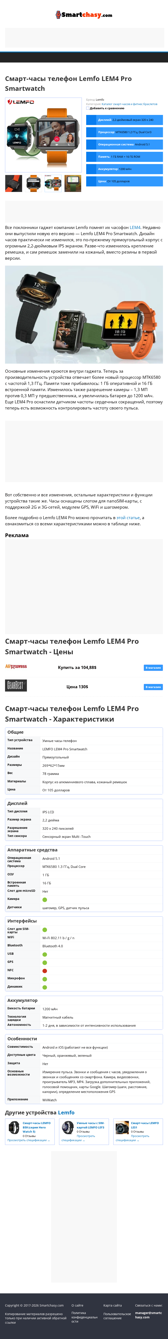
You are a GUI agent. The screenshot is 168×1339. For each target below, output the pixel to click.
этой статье (128, 517)
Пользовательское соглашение (117, 1316)
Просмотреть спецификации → (28, 1140)
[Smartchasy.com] (9, 57)
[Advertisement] (84, 38)
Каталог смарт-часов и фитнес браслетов (129, 104)
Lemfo (66, 1112)
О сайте (77, 1305)
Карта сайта (112, 1305)
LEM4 (135, 227)
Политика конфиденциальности (85, 1317)
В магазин (153, 668)
